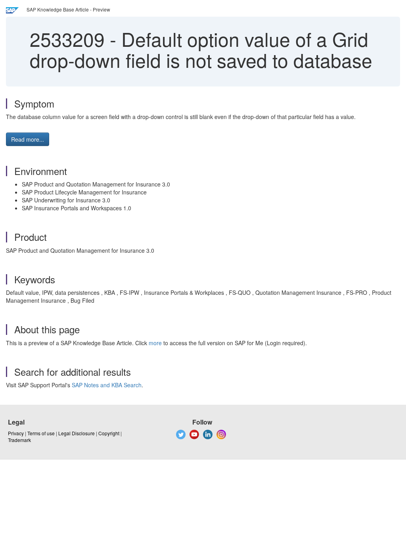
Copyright (108, 433)
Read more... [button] (27, 139)
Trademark (19, 439)
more (155, 343)
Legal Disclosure (76, 433)
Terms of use (41, 433)
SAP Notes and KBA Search (107, 385)
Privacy (16, 433)
